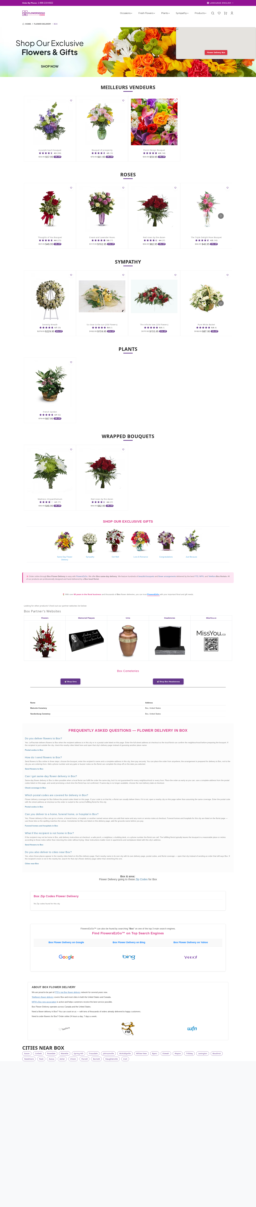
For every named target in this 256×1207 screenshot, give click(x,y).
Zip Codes (142, 879)
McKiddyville (125, 1053)
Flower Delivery (42, 24)
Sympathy (181, 13)
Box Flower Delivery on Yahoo (190, 942)
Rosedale (51, 1053)
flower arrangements (167, 576)
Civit (125, 1059)
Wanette (64, 1053)
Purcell (84, 1059)
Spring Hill (78, 1053)
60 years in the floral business (88, 594)
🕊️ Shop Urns (70, 682)
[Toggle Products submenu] (206, 13)
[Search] (213, 13)
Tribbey (189, 1053)
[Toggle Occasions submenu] (131, 13)
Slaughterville (111, 1059)
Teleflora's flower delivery (42, 997)
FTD (196, 576)
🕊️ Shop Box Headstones (168, 682)
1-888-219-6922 (45, 3)
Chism (73, 1059)
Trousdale (93, 1053)
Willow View (141, 1053)
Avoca (51, 1059)
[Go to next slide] (221, 216)
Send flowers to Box (34, 769)
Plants (164, 13)
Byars (154, 1053)
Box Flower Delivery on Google (66, 942)
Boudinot (217, 1053)
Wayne (178, 1053)
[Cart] (225, 13)
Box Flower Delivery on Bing (129, 942)
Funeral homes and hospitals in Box (41, 826)
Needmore (29, 1059)
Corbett (38, 1053)
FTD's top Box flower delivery (67, 992)
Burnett (96, 1059)
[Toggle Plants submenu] (169, 13)
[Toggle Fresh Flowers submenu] (154, 13)
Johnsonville (108, 1053)
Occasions (125, 13)
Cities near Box (32, 863)
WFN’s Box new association (44, 1002)
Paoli (41, 1059)
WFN (201, 576)
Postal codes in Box (34, 750)
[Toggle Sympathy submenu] (188, 13)
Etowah (166, 1053)
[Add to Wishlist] (71, 101)
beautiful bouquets (146, 576)
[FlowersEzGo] (33, 13)
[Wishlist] (219, 13)
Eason (27, 1053)
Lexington (202, 1053)
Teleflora (212, 576)
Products (200, 13)
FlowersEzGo (81, 576)
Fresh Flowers (145, 13)
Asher (62, 1059)
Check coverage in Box (35, 788)
